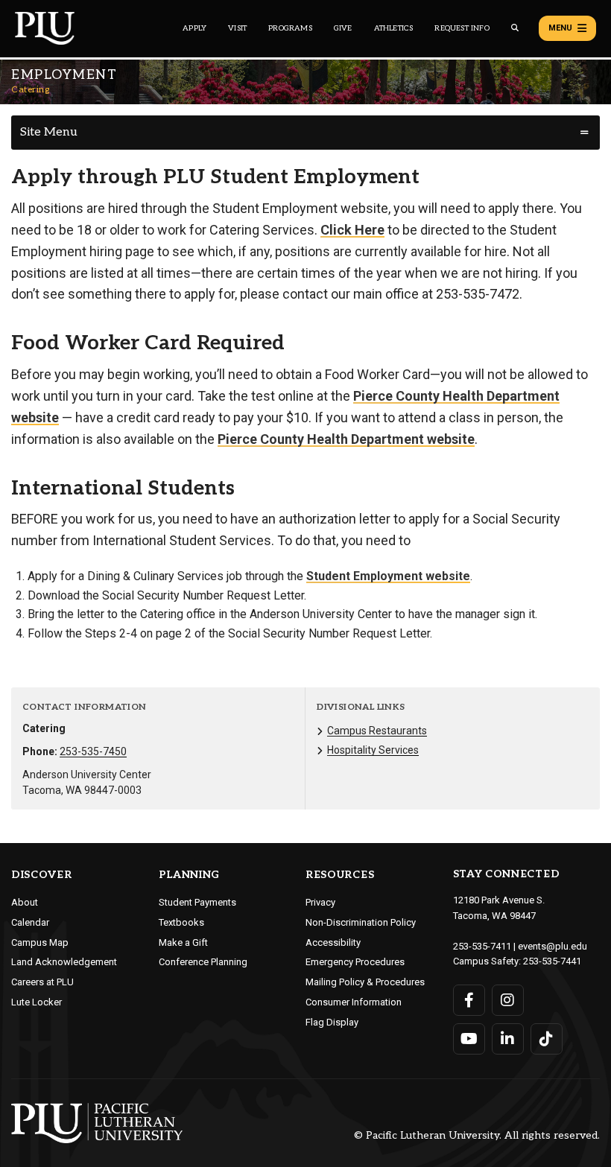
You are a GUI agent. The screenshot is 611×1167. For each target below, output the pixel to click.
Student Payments (197, 902)
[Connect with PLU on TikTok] (547, 1039)
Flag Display (332, 1022)
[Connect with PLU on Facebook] (469, 1000)
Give (343, 28)
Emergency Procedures (355, 961)
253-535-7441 (552, 961)
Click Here (352, 230)
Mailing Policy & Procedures (365, 982)
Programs (290, 28)
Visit (237, 28)
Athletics (394, 28)
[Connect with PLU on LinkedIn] (508, 1039)
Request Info (461, 28)
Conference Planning (203, 961)
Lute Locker (36, 1002)
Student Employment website (388, 576)
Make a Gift (183, 942)
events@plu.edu (552, 946)
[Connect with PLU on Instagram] (508, 1000)
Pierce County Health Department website (346, 439)
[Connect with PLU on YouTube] (469, 1039)
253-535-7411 (482, 946)
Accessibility (333, 942)
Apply (194, 28)
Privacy (320, 902)
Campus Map (40, 942)
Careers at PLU (42, 982)
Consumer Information (354, 1002)
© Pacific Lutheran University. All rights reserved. (477, 1136)
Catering (30, 89)
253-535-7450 (93, 751)
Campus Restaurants (377, 731)
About (24, 902)
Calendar (30, 922)
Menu (560, 28)
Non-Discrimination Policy (361, 922)
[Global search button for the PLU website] (515, 28)
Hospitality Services (373, 750)
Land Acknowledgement (64, 961)
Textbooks (181, 922)
